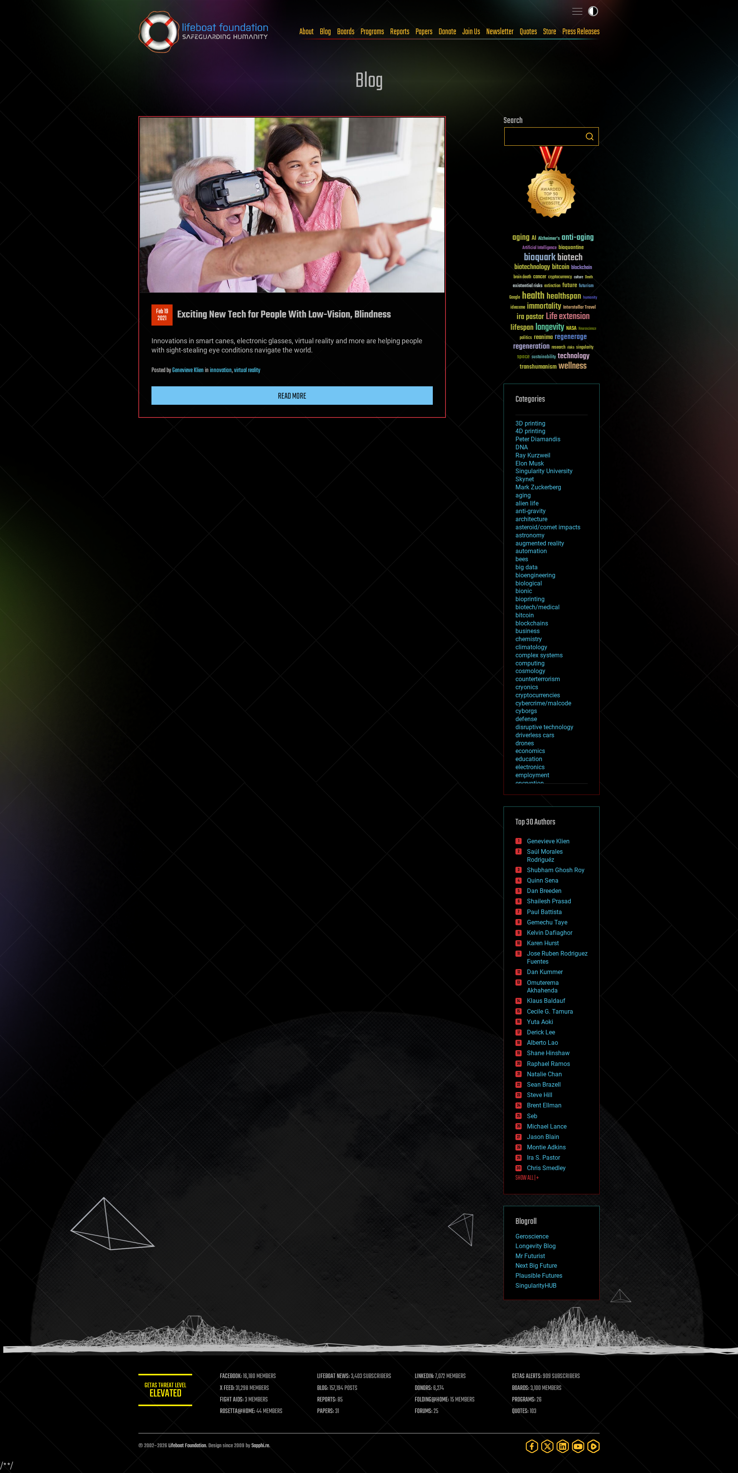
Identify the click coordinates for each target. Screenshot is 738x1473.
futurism (586, 286)
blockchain (581, 268)
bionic (523, 591)
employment (532, 775)
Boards (345, 32)
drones (524, 743)
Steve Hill (539, 1095)
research (558, 347)
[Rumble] (593, 1446)
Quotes (528, 32)
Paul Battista (544, 912)
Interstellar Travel (579, 308)
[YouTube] (578, 1446)
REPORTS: (326, 1400)
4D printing (530, 431)
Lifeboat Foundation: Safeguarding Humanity (203, 32)
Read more (292, 396)
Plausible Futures (538, 1275)
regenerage (571, 337)
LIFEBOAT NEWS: (333, 1377)
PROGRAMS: (523, 1400)
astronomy (530, 535)
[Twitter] (547, 1446)
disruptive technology (544, 727)
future (569, 285)
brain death (522, 277)
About (306, 32)
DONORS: (423, 1388)
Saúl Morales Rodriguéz (545, 855)
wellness (572, 366)
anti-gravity (530, 511)
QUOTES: (520, 1411)
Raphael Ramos (548, 1063)
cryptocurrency (560, 277)
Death (589, 277)
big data (526, 567)
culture (578, 277)
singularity (584, 347)
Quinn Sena (542, 880)
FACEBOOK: (231, 1377)
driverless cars (534, 735)
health (533, 296)
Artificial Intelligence (539, 248)
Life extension (568, 317)
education (528, 759)
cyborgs (526, 711)
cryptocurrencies (537, 695)
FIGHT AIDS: (232, 1400)
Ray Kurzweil (532, 455)
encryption (529, 783)
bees (521, 559)
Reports (399, 32)
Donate (447, 32)
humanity (590, 298)
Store (549, 32)
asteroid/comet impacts (547, 527)
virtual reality (247, 371)
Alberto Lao (542, 1042)
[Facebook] (532, 1446)
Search (589, 136)
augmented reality (539, 543)
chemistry (528, 639)
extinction (552, 286)
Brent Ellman (544, 1105)
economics (530, 751)
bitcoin (560, 267)
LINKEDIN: (424, 1377)
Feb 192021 (162, 315)
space (523, 356)
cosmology (530, 671)
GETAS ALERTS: (527, 1377)
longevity (549, 328)
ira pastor (530, 317)
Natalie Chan (544, 1074)
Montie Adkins (546, 1147)
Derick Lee (541, 1032)
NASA (571, 329)
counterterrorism (537, 679)
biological (528, 583)
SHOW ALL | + (527, 1178)
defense (526, 719)
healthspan (564, 296)
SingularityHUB (536, 1285)
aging (521, 238)
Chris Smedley (546, 1168)
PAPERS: (325, 1411)
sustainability (544, 357)
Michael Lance (547, 1126)
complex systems (539, 655)
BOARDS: (520, 1388)
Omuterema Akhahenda (543, 986)
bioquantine (571, 247)
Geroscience (532, 1236)
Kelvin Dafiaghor (549, 932)
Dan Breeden (544, 890)
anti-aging (578, 238)
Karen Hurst (543, 943)
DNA (521, 447)
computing (530, 663)
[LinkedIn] (563, 1446)
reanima (543, 337)
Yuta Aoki (540, 1022)
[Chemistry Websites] (552, 183)
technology (574, 356)
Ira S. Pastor (543, 1157)
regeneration (531, 346)
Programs (372, 32)
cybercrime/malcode (543, 703)
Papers (424, 32)
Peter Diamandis (537, 439)
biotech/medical (537, 607)
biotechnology (532, 267)
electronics (530, 767)
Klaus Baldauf (546, 1000)
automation (531, 551)
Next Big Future (536, 1265)
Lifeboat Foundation (187, 1445)
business (527, 631)
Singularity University (544, 471)
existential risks (527, 286)
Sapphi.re (260, 1445)
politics (526, 338)
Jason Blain (543, 1136)
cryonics (526, 687)
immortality (544, 306)
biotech (570, 258)
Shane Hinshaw (548, 1053)
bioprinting (530, 599)
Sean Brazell (544, 1084)
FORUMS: (423, 1411)
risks (570, 347)
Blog (325, 32)
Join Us (471, 32)
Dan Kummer (545, 972)
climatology (531, 647)
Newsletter (500, 32)
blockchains (531, 623)
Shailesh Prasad (549, 901)
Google (514, 297)
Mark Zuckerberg (538, 487)
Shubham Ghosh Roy (556, 870)
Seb (532, 1116)
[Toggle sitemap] (577, 11)
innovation (221, 371)
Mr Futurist (530, 1256)
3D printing (530, 423)
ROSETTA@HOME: (237, 1411)
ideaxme (517, 308)
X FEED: (227, 1388)
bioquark (539, 257)
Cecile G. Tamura (550, 1011)
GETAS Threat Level (165, 1391)
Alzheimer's (549, 239)
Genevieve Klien (188, 371)
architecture (531, 519)
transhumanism (538, 367)
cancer (539, 277)
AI (534, 238)
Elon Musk (529, 463)
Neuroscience (587, 329)
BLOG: (322, 1388)
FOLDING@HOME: (432, 1400)
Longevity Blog (535, 1246)
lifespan (522, 327)
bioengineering (535, 575)
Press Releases (581, 32)
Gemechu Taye (547, 922)
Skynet (524, 479)
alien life (527, 503)
